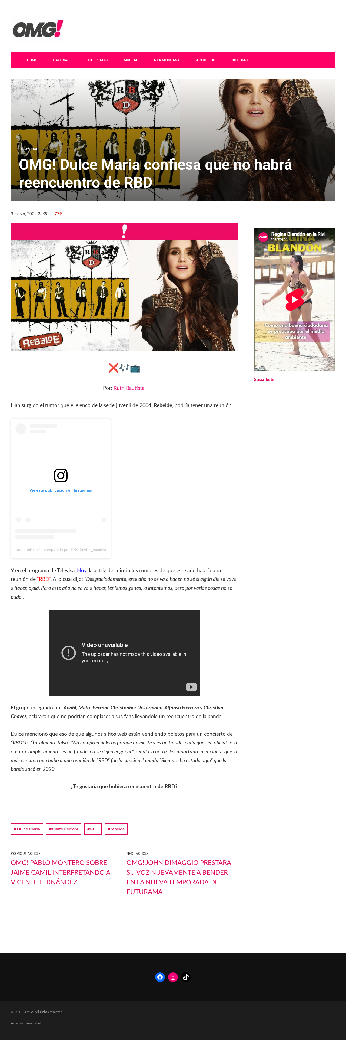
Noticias (239, 60)
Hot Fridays (97, 60)
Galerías (61, 60)
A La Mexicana (167, 60)
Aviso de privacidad (26, 1023)
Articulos (205, 60)
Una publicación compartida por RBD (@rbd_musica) (60, 549)
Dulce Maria (28, 829)
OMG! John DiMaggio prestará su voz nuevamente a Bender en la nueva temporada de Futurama (179, 877)
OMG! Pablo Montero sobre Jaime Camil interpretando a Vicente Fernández (60, 873)
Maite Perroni (65, 829)
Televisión (28, 148)
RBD (94, 829)
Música (130, 60)
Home (32, 60)
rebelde (118, 829)
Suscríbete (264, 379)
